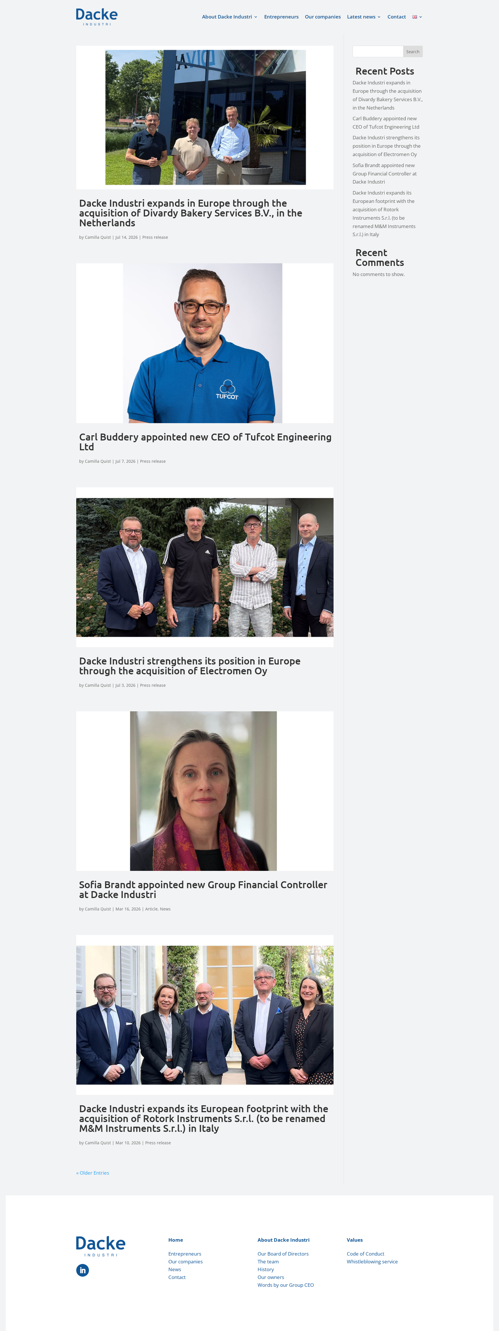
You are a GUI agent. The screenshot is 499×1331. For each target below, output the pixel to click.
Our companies (323, 16)
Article (151, 909)
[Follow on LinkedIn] (82, 1270)
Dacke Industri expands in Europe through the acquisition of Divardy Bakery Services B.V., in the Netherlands (190, 213)
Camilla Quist (98, 237)
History (266, 1269)
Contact (397, 16)
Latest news (361, 16)
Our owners (271, 1277)
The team (268, 1261)
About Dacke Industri (227, 16)
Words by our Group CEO (286, 1285)
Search (413, 51)
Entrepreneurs (281, 16)
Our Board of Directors (283, 1253)
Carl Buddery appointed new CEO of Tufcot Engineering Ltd (205, 441)
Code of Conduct (365, 1253)
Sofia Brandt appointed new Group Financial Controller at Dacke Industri (203, 889)
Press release (155, 237)
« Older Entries (92, 1172)
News (165, 909)
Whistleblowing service (372, 1261)
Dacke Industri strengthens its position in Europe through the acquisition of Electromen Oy (190, 665)
